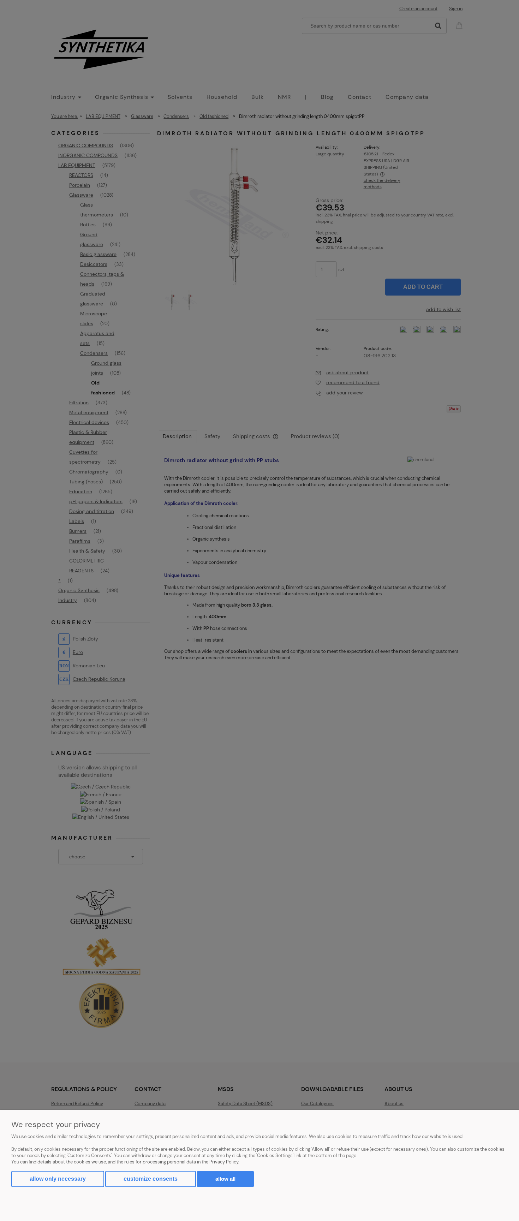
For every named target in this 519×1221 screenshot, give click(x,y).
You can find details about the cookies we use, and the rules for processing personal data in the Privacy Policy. (125, 1162)
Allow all (225, 1179)
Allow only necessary (58, 1179)
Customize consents (151, 1179)
